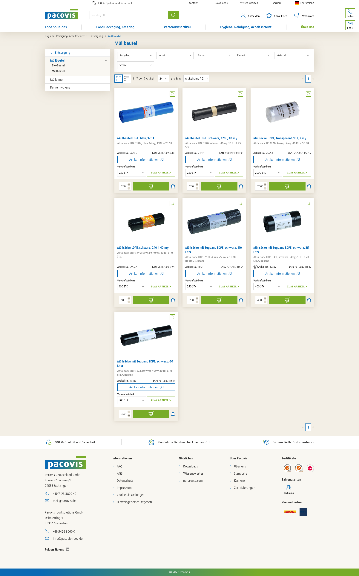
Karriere (277, 2)
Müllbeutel (57, 60)
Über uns (307, 27)
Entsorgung (96, 36)
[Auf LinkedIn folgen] (68, 549)
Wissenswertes (249, 2)
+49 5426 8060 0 (64, 531)
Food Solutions (56, 27)
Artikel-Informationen (144, 159)
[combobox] (129, 15)
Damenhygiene (60, 87)
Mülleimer (57, 79)
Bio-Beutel (58, 65)
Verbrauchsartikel (177, 27)
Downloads (221, 2)
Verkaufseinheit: (126, 166)
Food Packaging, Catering (115, 27)
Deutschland (307, 2)
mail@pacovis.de (64, 501)
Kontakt (193, 2)
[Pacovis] (67, 14)
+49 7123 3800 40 (64, 494)
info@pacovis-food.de (68, 538)
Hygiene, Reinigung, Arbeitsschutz (246, 27)
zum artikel (159, 172)
